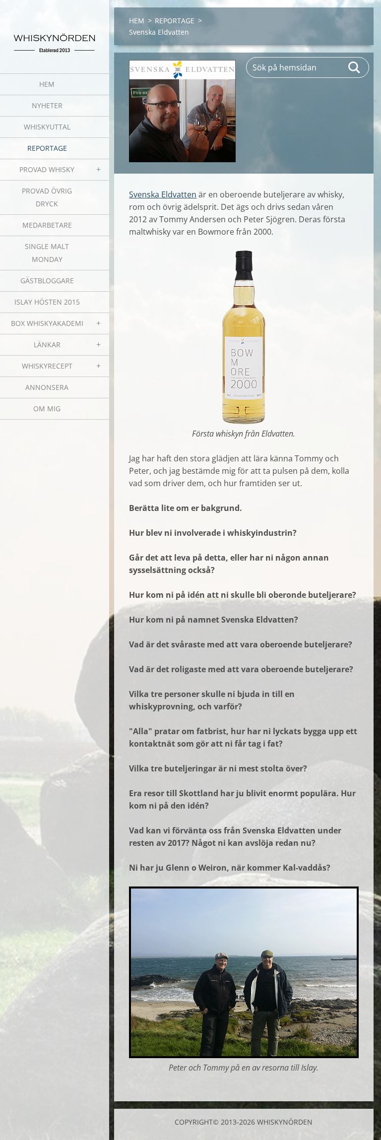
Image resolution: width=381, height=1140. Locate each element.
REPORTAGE (47, 148)
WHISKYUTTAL (47, 126)
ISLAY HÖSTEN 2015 (47, 302)
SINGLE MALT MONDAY (47, 253)
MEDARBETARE (47, 225)
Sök (354, 67)
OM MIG (47, 408)
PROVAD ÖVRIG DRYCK (47, 197)
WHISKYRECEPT (47, 366)
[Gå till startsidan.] (54, 30)
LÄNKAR (47, 344)
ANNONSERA (46, 387)
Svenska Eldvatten (162, 194)
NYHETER (47, 105)
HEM (47, 84)
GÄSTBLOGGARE (47, 280)
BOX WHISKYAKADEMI (47, 323)
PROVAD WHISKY (46, 169)
